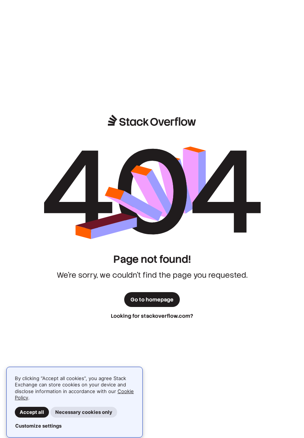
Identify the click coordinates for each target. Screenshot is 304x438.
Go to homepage (152, 299)
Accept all (32, 412)
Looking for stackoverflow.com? (152, 316)
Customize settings (38, 426)
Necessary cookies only (83, 412)
